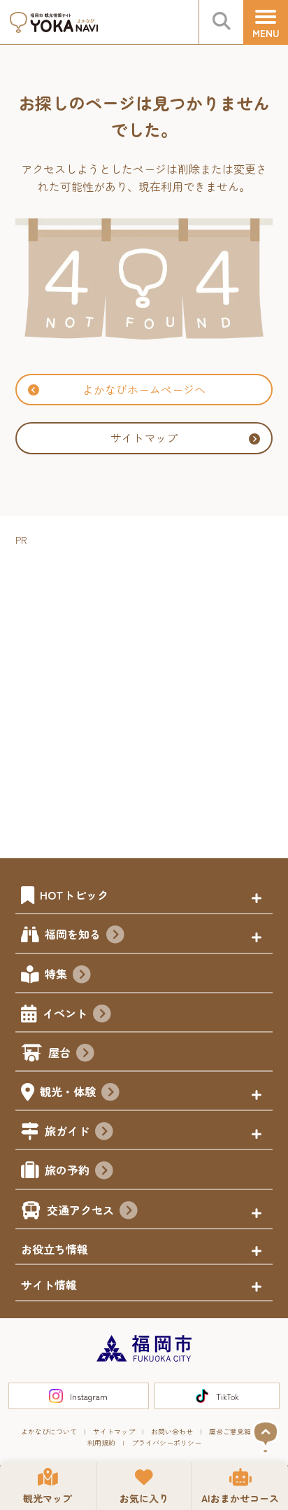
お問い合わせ (172, 1431)
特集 (56, 973)
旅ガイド (67, 1130)
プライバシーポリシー (166, 1442)
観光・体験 (68, 1091)
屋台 (59, 1052)
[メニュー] (265, 22)
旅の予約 (67, 1169)
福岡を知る (73, 933)
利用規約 (101, 1442)
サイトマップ (144, 437)
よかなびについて (49, 1431)
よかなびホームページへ (144, 389)
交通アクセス (80, 1209)
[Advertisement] (144, 693)
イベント (65, 1013)
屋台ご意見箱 (230, 1431)
